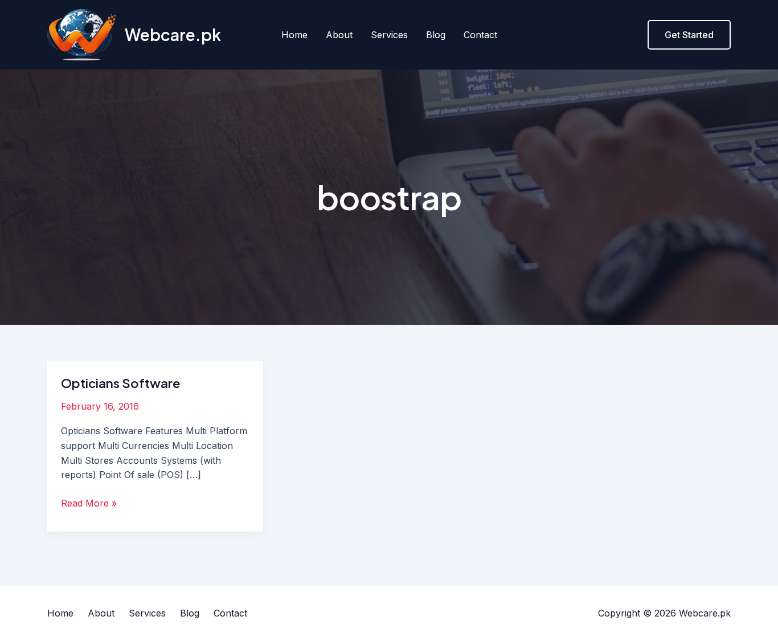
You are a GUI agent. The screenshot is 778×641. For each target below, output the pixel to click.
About (339, 34)
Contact (480, 34)
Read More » (89, 502)
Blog (435, 34)
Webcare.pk (173, 34)
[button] (689, 35)
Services (389, 34)
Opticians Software (120, 383)
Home (294, 34)
